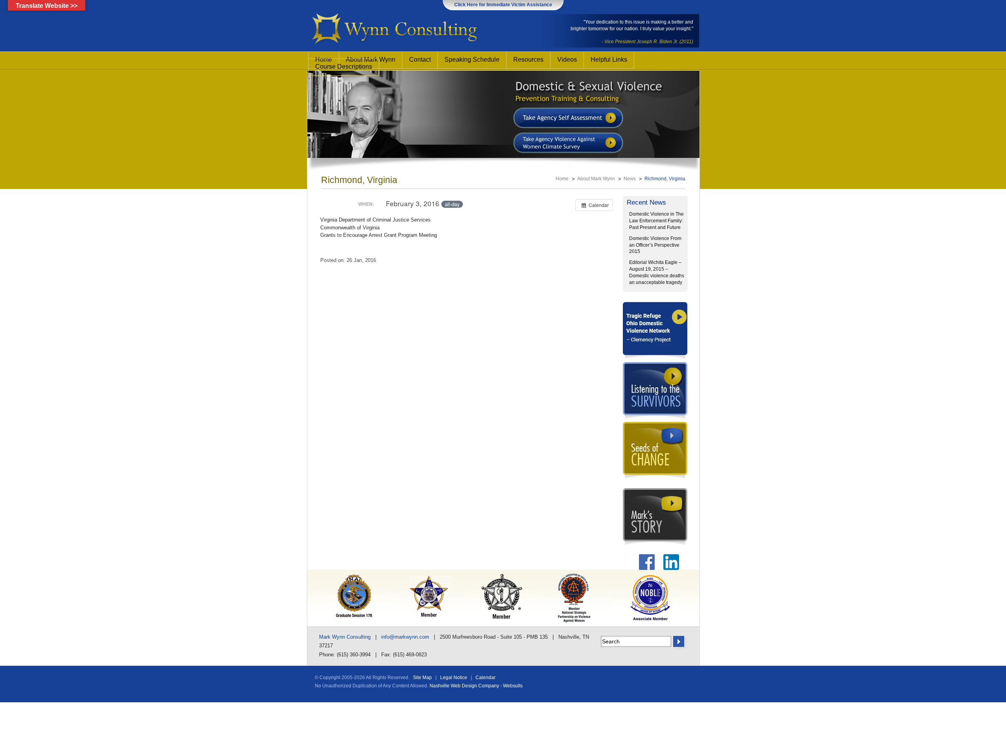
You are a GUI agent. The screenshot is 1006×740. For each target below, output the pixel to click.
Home (562, 178)
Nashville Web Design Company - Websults (476, 686)
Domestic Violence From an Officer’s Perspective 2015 (655, 245)
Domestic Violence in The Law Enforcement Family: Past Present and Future (656, 220)
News (630, 178)
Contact (420, 59)
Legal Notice (453, 677)
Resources (528, 59)
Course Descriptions (343, 66)
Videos (567, 59)
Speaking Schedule (471, 59)
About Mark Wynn (596, 178)
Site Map (422, 677)
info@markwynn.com (405, 637)
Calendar (485, 677)
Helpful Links (609, 59)
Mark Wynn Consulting (345, 637)
